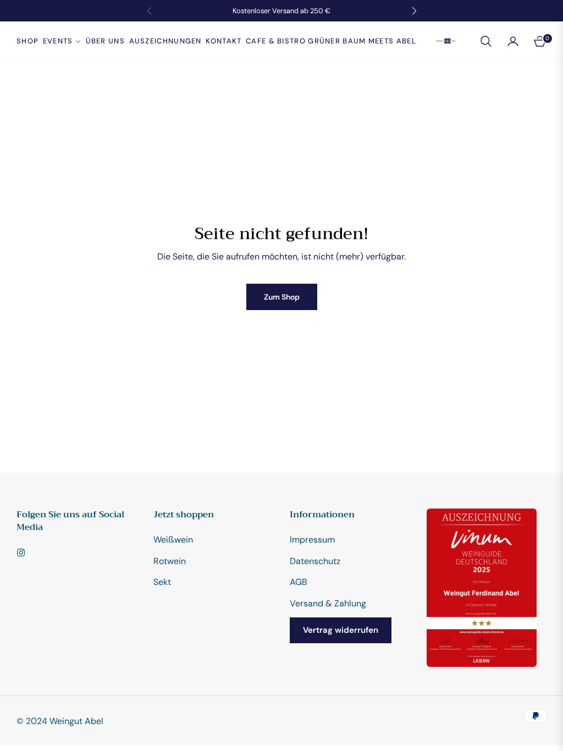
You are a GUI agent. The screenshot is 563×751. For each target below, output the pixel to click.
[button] (486, 41)
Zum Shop (282, 297)
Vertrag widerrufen (340, 630)
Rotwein (169, 561)
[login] (513, 41)
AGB (298, 582)
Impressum (312, 539)
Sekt (162, 582)
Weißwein (173, 539)
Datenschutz (315, 561)
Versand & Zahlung (328, 603)
